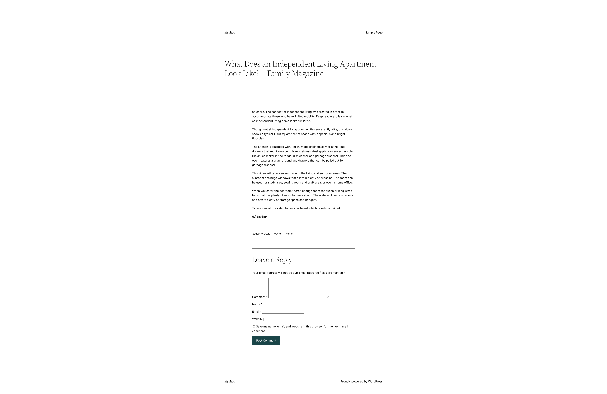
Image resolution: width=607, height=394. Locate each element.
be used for (259, 182)
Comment (260, 297)
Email (256, 311)
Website (257, 319)
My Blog (229, 32)
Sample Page (374, 32)
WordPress (375, 381)
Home (289, 233)
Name (257, 304)
